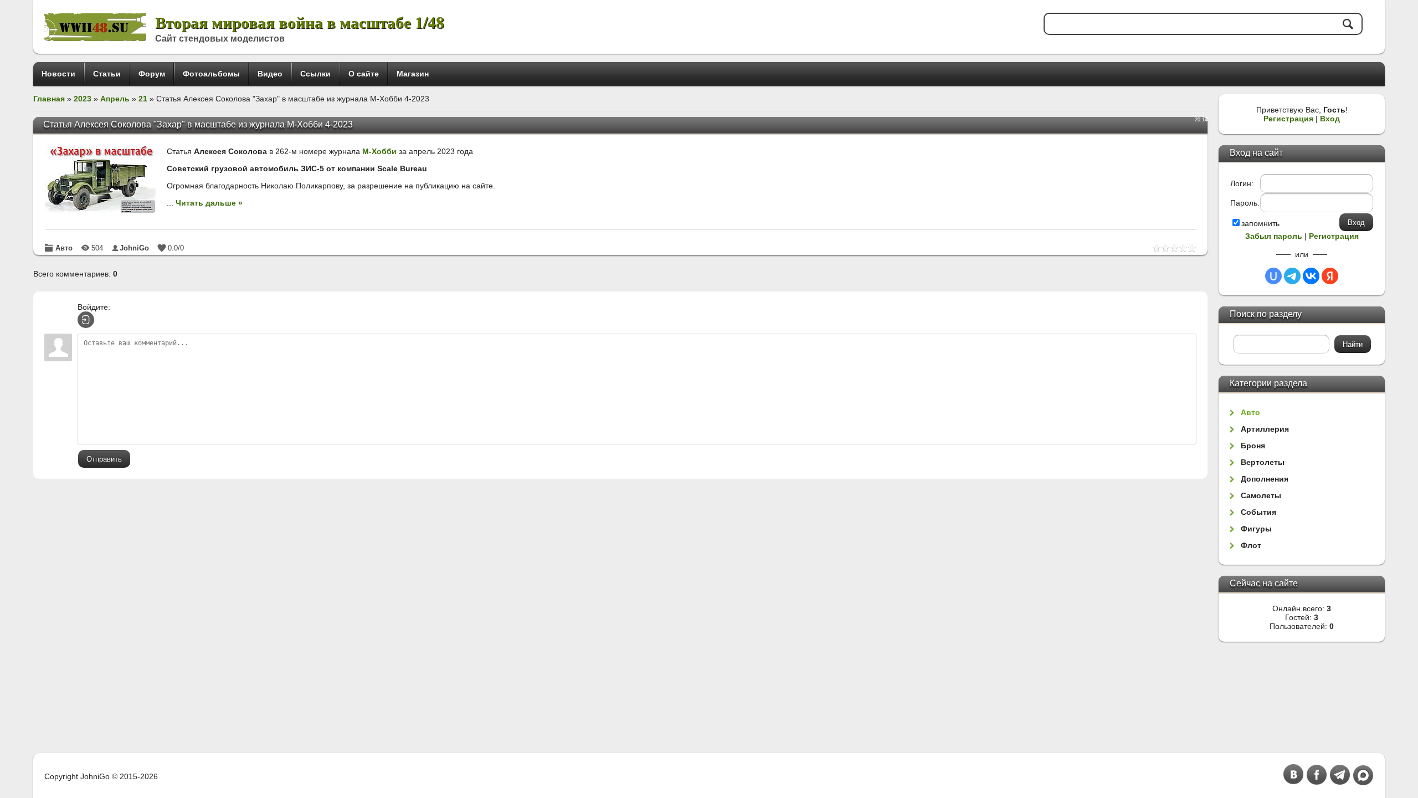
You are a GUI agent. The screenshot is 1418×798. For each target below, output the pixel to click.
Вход (1330, 118)
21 (142, 98)
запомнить (1260, 223)
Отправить (104, 459)
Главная (49, 98)
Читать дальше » (209, 202)
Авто (64, 248)
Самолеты (1261, 495)
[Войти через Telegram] (1292, 276)
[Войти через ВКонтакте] (1311, 276)
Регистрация (1288, 118)
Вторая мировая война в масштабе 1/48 (299, 22)
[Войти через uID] (1273, 276)
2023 (82, 98)
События (1258, 512)
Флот (1251, 545)
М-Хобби (379, 151)
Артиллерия (1265, 428)
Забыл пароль (1273, 236)
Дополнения (1264, 478)
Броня (1253, 445)
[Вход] (86, 319)
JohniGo (134, 248)
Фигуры (1256, 528)
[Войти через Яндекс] (1330, 276)
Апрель (115, 98)
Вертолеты (1263, 462)
